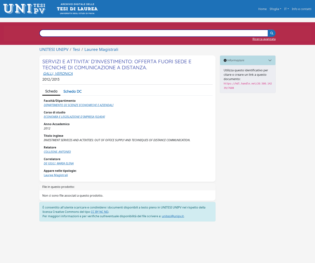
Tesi (76, 49)
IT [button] (285, 9)
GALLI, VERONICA (58, 73)
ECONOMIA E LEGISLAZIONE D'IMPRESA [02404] (74, 117)
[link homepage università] (77, 9)
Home (262, 9)
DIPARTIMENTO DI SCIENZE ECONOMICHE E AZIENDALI (78, 105)
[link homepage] (25, 9)
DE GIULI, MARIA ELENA (59, 163)
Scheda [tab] (51, 91)
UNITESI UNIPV (53, 49)
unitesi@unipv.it (173, 216)
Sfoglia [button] (274, 9)
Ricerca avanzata (264, 39)
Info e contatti (301, 9)
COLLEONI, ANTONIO (57, 152)
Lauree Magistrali (101, 49)
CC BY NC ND (99, 212)
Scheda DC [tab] (72, 91)
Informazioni (235, 60)
